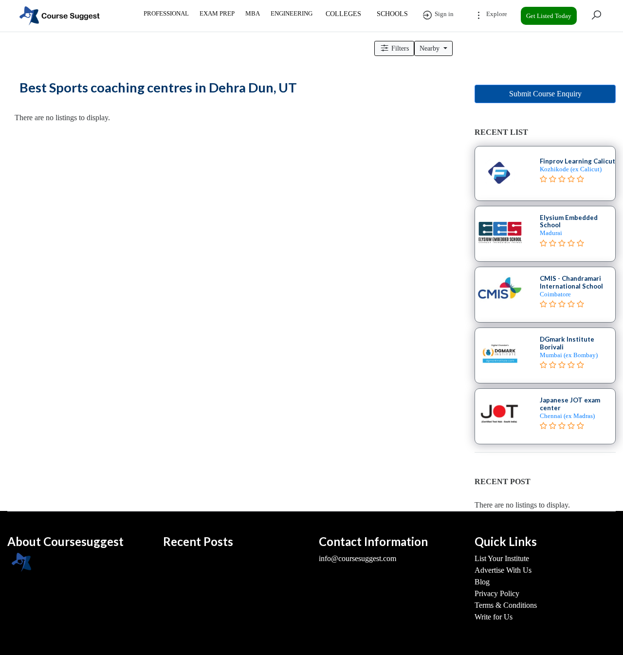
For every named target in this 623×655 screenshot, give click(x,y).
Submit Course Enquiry (545, 94)
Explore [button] (496, 14)
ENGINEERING (291, 13)
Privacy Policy (497, 593)
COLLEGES (343, 14)
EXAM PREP (217, 13)
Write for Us (494, 617)
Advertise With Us (503, 570)
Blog (482, 582)
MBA (252, 13)
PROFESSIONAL (166, 13)
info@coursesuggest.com (357, 558)
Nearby (430, 48)
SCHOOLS (392, 14)
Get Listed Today (548, 15)
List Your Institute (502, 558)
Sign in (443, 14)
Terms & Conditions (506, 605)
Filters (399, 48)
